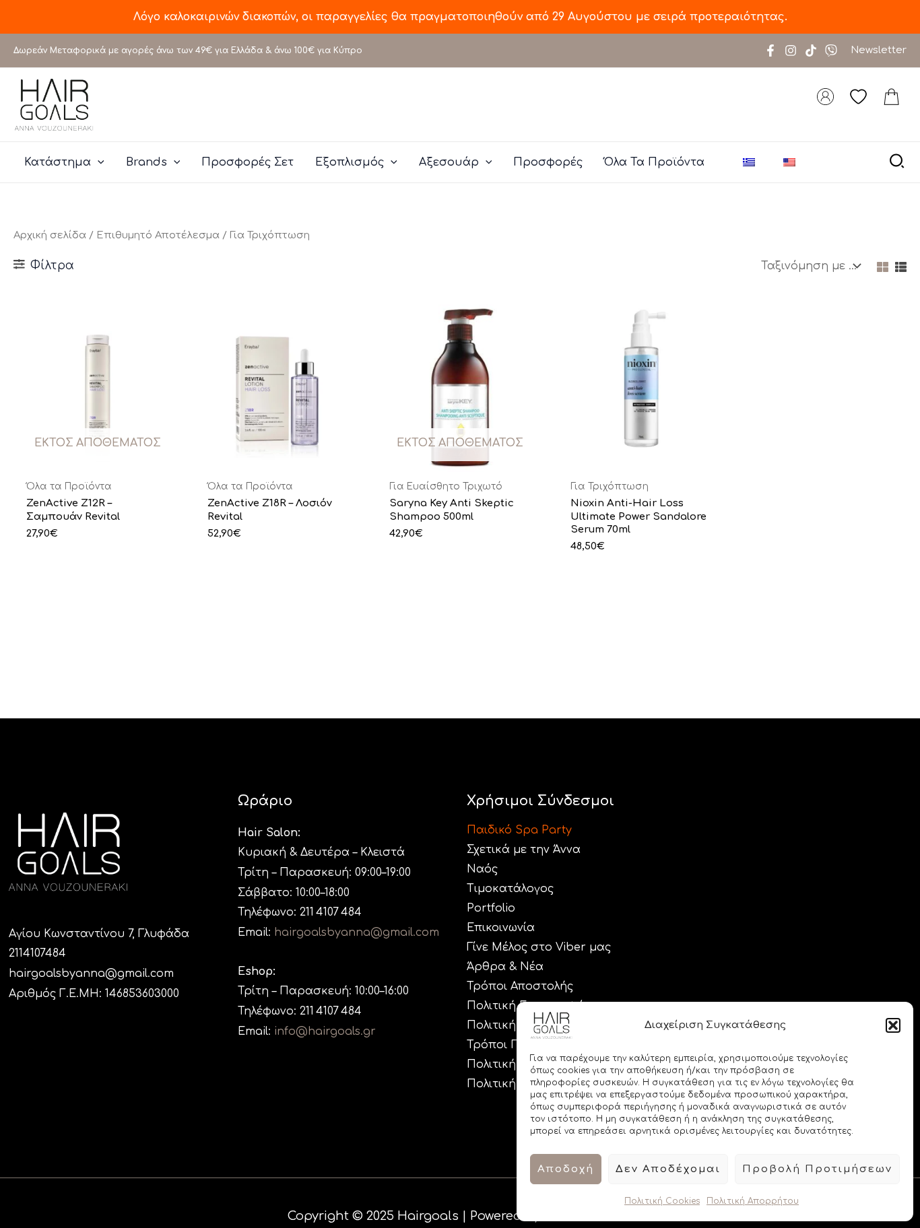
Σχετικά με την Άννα (524, 850)
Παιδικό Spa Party (519, 830)
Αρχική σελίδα (49, 235)
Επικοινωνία (501, 928)
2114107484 (37, 953)
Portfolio (491, 908)
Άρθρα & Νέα (505, 967)
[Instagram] (791, 50)
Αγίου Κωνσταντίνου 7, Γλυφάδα (99, 934)
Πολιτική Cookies (662, 1201)
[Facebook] (770, 50)
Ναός (482, 869)
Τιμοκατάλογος (510, 889)
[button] (893, 1025)
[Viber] (831, 50)
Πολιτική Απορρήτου (753, 1201)
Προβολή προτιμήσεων (817, 1169)
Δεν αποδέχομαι (668, 1169)
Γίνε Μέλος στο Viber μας (539, 947)
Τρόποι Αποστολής (520, 986)
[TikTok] (811, 50)
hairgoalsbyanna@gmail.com (91, 973)
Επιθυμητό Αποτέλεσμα (158, 235)
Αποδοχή (565, 1169)
